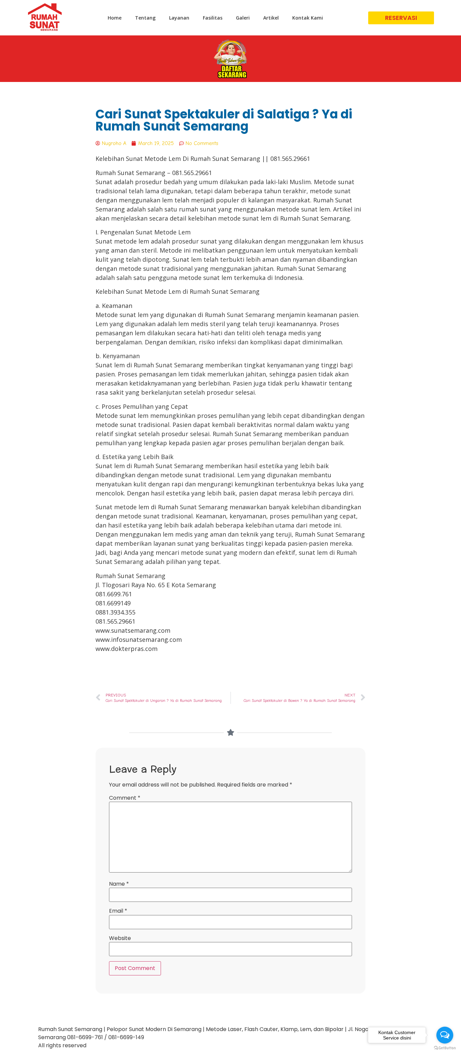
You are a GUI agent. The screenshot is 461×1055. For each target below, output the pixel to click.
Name (119, 884)
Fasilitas (212, 18)
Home (114, 18)
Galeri (243, 18)
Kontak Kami (307, 18)
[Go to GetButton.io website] (445, 1048)
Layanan (179, 18)
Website (120, 938)
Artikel (271, 18)
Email (118, 911)
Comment (124, 798)
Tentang (145, 18)
